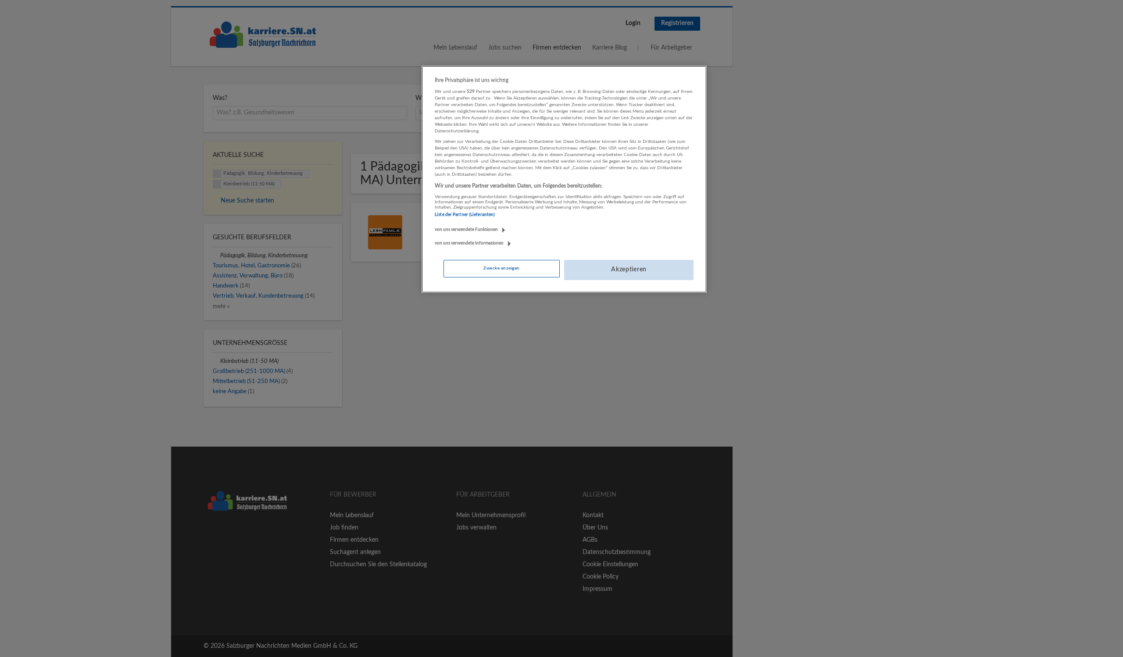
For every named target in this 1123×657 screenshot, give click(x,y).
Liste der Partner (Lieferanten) (465, 215)
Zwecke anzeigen (501, 268)
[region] (564, 179)
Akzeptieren (629, 269)
